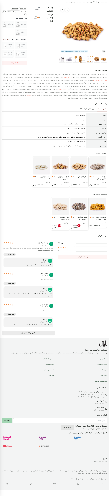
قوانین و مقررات (102, 364)
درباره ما (104, 370)
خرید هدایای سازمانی (101, 381)
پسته (84, 2)
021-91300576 (99, 404)
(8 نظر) (35, 17)
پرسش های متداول (48, 359)
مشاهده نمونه (6, 40)
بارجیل (29, 95)
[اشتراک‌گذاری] (62, 10)
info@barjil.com (99, 410)
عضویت (7, 420)
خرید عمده (51, 376)
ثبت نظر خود (81, 257)
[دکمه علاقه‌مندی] (67, 10)
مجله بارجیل (103, 359)
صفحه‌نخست (104, 2)
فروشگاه (97, 2)
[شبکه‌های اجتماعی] (102, 484)
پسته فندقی (62, 89)
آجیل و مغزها (90, 2)
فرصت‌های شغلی (49, 370)
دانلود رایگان (67, 427)
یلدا (25, 15)
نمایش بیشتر (28, 333)
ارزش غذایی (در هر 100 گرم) (86, 109)
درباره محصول (102, 109)
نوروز (4, 12)
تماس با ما (104, 376)
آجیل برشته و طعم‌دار (13, 12)
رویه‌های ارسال (49, 364)
